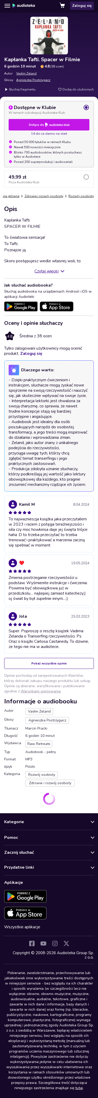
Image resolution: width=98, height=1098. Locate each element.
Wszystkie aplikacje (22, 927)
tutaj (79, 1087)
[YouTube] (43, 943)
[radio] (49, 109)
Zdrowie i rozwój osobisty (44, 196)
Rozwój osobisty (81, 196)
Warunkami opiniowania (41, 691)
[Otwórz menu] (7, 6)
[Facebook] (32, 943)
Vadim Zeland (26, 73)
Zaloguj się (82, 5)
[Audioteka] (24, 6)
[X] (66, 943)
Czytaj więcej (46, 271)
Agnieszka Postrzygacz (33, 80)
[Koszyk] (63, 6)
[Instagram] (55, 943)
